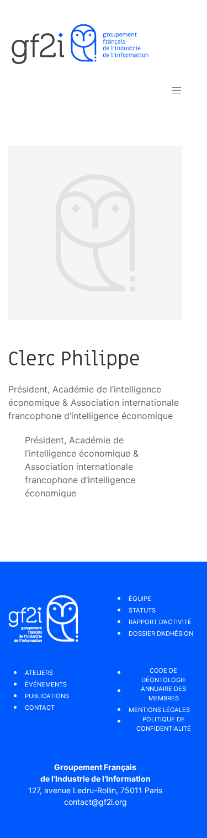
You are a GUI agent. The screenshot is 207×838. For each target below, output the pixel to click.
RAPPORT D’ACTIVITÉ (160, 622)
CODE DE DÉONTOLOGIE (163, 675)
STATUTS (142, 610)
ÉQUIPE (140, 599)
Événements (46, 684)
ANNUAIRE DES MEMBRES (163, 693)
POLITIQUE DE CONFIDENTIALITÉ (163, 723)
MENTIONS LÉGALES (159, 710)
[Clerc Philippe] (95, 232)
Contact (40, 707)
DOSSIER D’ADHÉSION (161, 633)
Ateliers (39, 673)
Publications (47, 696)
